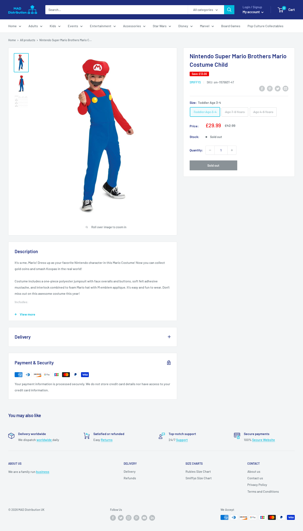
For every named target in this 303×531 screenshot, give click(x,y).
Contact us (255, 478)
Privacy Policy (257, 485)
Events (73, 26)
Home (12, 26)
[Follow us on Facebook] (113, 518)
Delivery (130, 471)
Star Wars (160, 26)
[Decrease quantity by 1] (210, 150)
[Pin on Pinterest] (270, 88)
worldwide (44, 440)
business (42, 472)
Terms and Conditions (263, 491)
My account (251, 12)
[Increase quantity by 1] (232, 150)
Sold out (213, 165)
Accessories (132, 26)
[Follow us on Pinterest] (136, 518)
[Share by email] (285, 88)
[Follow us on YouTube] (144, 518)
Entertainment (100, 26)
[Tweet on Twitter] (278, 88)
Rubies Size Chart (198, 471)
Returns (107, 440)
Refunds (130, 478)
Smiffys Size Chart (199, 478)
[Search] (229, 9)
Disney (183, 26)
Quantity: (196, 150)
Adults (33, 26)
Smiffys (195, 82)
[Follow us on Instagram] (129, 518)
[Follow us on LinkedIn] (152, 518)
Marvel (204, 26)
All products (27, 40)
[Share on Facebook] (262, 88)
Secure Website (263, 440)
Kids (53, 26)
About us (253, 471)
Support (182, 440)
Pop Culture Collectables (265, 26)
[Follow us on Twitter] (121, 518)
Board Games (230, 26)
